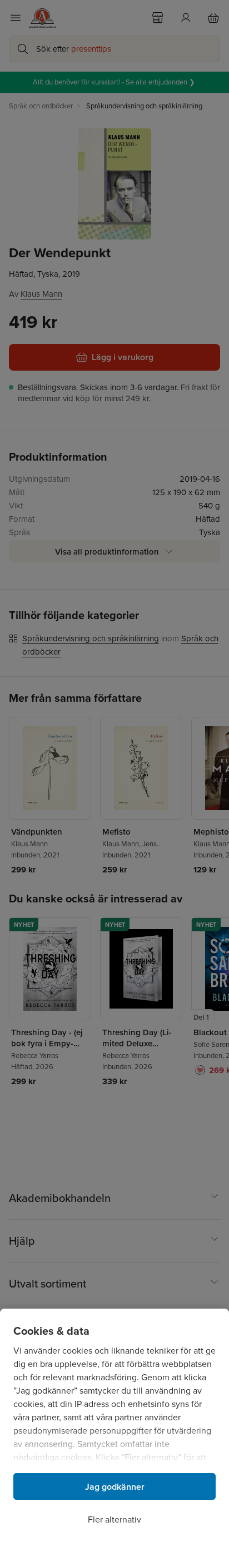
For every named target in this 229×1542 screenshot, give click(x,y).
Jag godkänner (115, 1486)
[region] (114, 1425)
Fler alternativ (114, 1519)
